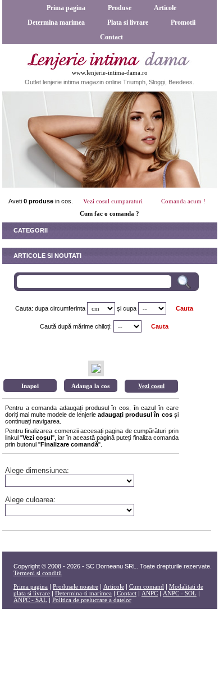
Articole (165, 8)
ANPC (150, 593)
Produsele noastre (75, 586)
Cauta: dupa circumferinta (50, 308)
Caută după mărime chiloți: (76, 326)
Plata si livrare (127, 22)
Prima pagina (66, 8)
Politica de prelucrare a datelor (91, 600)
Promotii (183, 22)
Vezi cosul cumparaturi (113, 201)
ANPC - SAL (30, 600)
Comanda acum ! (183, 201)
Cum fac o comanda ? (109, 213)
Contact (111, 37)
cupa (129, 308)
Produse (119, 8)
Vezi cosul (151, 386)
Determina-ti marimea (83, 593)
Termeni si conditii (37, 573)
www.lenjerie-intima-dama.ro (110, 72)
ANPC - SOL (180, 593)
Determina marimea (56, 22)
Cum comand (146, 586)
